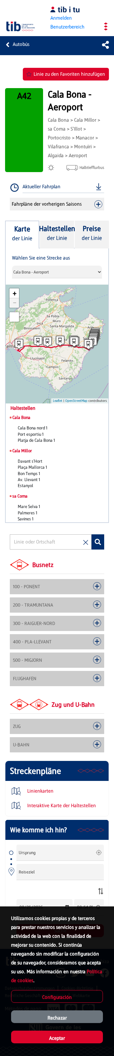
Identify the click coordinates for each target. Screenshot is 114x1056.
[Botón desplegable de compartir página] (105, 44)
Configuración (57, 997)
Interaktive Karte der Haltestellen (61, 805)
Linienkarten (40, 791)
